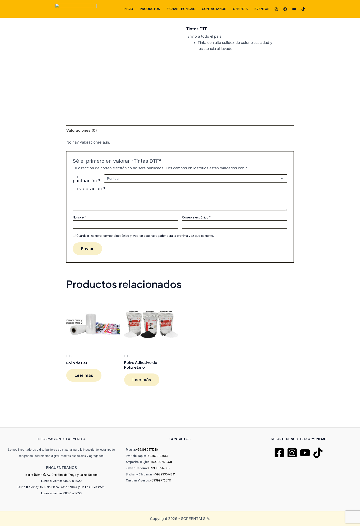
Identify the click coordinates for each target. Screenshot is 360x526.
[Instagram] (276, 9)
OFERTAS (240, 9)
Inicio (128, 9)
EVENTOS (261, 9)
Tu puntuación (87, 178)
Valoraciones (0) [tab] (81, 130)
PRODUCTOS (150, 9)
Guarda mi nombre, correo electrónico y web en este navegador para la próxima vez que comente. (145, 235)
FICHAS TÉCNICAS (181, 9)
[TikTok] (303, 9)
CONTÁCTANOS (214, 9)
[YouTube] (294, 9)
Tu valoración (89, 188)
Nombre (79, 217)
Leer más (84, 375)
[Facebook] (285, 9)
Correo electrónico (196, 217)
